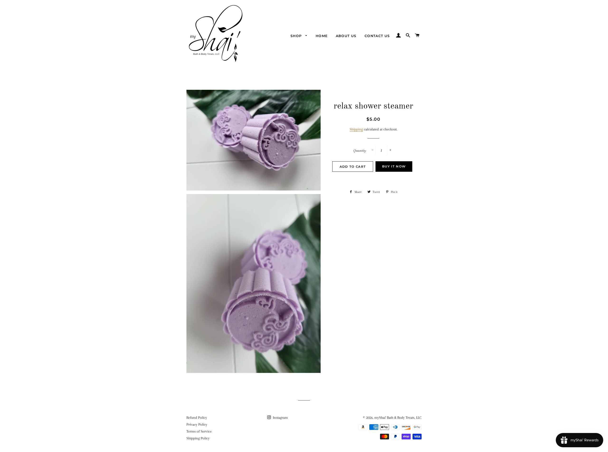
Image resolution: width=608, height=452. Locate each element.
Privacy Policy (196, 424)
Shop (296, 36)
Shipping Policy (198, 438)
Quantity (359, 150)
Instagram (280, 417)
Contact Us (377, 36)
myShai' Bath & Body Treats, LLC (398, 417)
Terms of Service (199, 431)
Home (322, 36)
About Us (346, 36)
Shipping (356, 129)
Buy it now (394, 166)
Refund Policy (196, 417)
